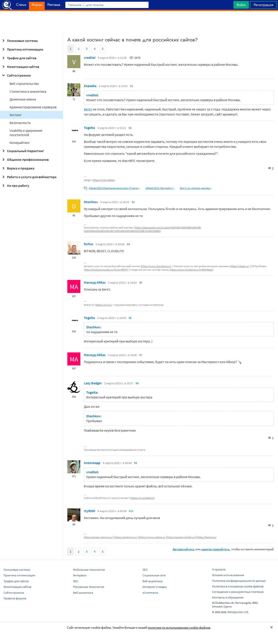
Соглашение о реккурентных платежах (238, 592)
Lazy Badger (93, 383)
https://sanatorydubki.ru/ (181, 537)
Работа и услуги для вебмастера (31, 177)
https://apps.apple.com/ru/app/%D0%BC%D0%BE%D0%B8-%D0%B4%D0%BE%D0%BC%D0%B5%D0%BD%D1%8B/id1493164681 (142, 229)
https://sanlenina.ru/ (125, 537)
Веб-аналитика (83, 593)
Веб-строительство (24, 83)
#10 (131, 511)
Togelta (89, 127)
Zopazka (90, 86)
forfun (88, 244)
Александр (92, 462)
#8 (137, 383)
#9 (135, 463)
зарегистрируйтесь (215, 549)
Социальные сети (154, 575)
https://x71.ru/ (104, 304)
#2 (130, 128)
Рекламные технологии (88, 587)
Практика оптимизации (25, 49)
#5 (140, 282)
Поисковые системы (22, 40)
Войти (241, 4)
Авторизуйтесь (184, 549)
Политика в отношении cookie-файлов (237, 586)
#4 (128, 244)
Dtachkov (91, 202)
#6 (130, 318)
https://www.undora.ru (152, 537)
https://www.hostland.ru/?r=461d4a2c (191, 269)
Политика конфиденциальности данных (239, 581)
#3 (133, 202)
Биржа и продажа (20, 168)
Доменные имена (23, 99)
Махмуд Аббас (95, 282)
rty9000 (89, 511)
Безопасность (20, 122)
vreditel (89, 57)
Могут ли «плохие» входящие (196, 188)
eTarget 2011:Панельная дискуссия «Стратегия (115, 188)
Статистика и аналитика (28, 91)
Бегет (88, 109)
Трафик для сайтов (21, 58)
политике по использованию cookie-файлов (179, 627)
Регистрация (263, 4)
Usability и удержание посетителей (26, 132)
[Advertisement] (139, 22)
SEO (75, 581)
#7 (140, 355)
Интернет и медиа (154, 587)
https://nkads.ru (239, 266)
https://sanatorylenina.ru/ (98, 537)
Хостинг (16, 115)
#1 (131, 86)
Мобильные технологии (89, 570)
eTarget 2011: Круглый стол (161, 188)
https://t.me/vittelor (104, 180)
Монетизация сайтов (23, 66)
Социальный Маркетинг (25, 151)
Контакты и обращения (227, 597)
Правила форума (14, 598)
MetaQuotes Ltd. (238, 612)
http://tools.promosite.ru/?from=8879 (106, 269)
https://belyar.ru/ (206, 537)
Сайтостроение (19, 75)
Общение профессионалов (28, 159)
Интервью (79, 575)
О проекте (219, 569)
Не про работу (18, 185)
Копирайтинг (20, 142)
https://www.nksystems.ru (156, 266)
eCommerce (150, 593)
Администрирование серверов (33, 107)
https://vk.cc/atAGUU (142, 498)
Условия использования (228, 575)
